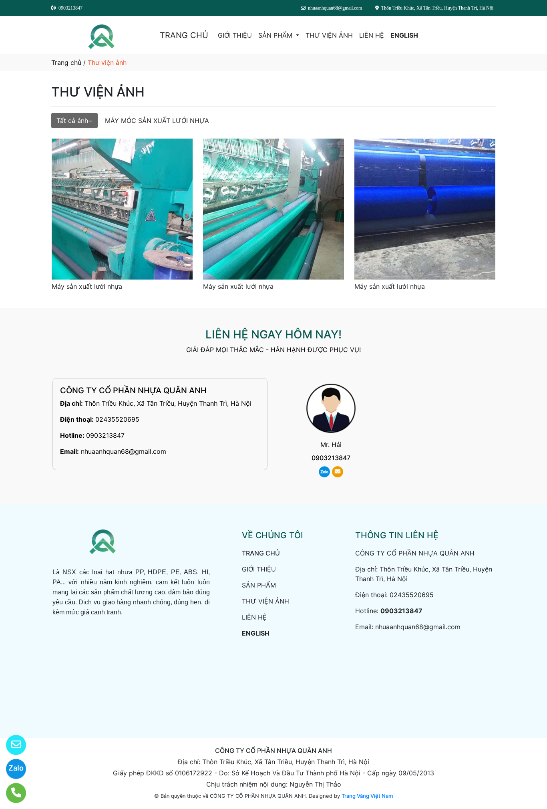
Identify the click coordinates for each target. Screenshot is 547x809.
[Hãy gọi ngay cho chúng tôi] (11, 793)
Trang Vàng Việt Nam (367, 796)
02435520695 (117, 419)
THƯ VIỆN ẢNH (329, 35)
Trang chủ (66, 62)
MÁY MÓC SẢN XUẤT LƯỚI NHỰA (157, 121)
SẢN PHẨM (276, 35)
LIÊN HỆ (371, 35)
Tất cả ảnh (72, 121)
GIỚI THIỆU (235, 35)
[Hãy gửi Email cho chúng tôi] (11, 745)
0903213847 (105, 435)
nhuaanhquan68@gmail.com (123, 451)
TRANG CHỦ (184, 35)
